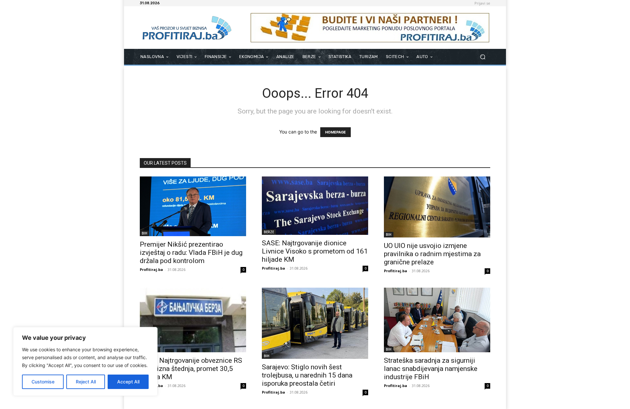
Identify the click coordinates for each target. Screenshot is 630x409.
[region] (85, 361)
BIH (144, 233)
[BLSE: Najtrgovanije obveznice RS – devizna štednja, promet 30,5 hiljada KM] (193, 320)
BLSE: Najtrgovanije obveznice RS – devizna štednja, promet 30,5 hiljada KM (191, 369)
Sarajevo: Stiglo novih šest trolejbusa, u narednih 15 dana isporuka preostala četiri (307, 375)
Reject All (86, 381)
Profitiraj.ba (151, 269)
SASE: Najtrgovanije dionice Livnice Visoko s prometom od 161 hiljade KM (315, 251)
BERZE (269, 232)
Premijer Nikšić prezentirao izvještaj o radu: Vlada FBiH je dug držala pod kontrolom (191, 252)
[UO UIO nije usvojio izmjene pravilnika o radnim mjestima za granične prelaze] (437, 206)
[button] (482, 57)
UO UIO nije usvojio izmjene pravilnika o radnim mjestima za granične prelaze (432, 254)
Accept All (128, 381)
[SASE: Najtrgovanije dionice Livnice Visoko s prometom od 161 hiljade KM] (315, 205)
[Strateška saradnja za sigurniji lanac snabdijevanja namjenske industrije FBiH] (437, 320)
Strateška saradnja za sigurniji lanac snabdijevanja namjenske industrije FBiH (430, 369)
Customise (43, 381)
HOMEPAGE (335, 132)
